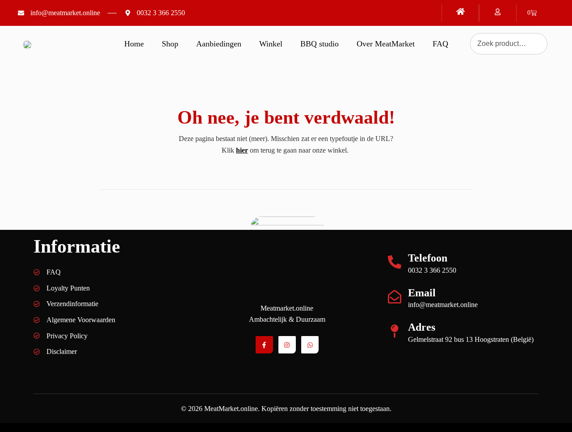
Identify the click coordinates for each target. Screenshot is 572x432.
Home (134, 43)
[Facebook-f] (264, 344)
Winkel (270, 43)
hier (242, 150)
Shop (170, 43)
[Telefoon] (394, 262)
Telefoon (427, 258)
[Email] (394, 296)
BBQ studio (319, 43)
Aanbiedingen (218, 43)
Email (422, 293)
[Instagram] (287, 344)
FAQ (440, 43)
